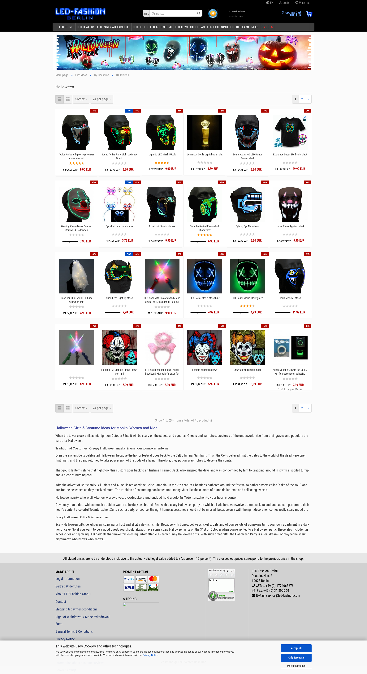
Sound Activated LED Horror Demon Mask (247, 156)
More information (296, 665)
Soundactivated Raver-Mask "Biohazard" (204, 228)
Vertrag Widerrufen (68, 586)
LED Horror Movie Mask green (247, 298)
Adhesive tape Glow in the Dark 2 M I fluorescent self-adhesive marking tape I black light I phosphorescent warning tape (290, 371)
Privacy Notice (150, 655)
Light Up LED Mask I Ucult (162, 154)
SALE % (267, 27)
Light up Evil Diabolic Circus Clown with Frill (119, 371)
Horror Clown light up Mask (290, 226)
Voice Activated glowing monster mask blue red (76, 156)
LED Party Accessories (113, 27)
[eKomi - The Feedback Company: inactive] (221, 584)
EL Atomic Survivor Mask (162, 226)
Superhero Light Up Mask (119, 298)
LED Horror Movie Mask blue (205, 298)
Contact (60, 602)
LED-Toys (181, 27)
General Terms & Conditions (74, 631)
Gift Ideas (197, 27)
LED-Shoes (140, 27)
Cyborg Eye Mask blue (247, 226)
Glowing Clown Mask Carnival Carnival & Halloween (76, 228)
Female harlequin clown (204, 369)
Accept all (296, 648)
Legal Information (67, 579)
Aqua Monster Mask (290, 298)
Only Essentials (296, 657)
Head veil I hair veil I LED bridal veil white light (76, 300)
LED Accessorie (161, 27)
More (255, 27)
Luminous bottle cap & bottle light (204, 154)
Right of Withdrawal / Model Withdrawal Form (82, 620)
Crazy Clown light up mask (247, 369)
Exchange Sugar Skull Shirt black (290, 154)
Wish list (304, 3)
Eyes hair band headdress (119, 226)
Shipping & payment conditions (76, 609)
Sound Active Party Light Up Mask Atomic (119, 156)
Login (286, 3)
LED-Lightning (217, 27)
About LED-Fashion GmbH (73, 594)
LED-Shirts (66, 27)
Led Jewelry (86, 27)
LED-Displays (239, 27)
